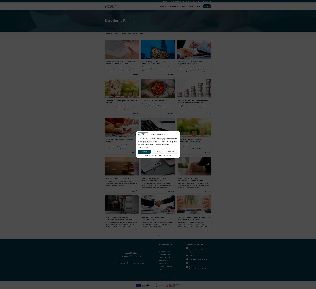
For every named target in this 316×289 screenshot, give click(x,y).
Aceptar (144, 151)
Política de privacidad (160, 155)
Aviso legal (168, 155)
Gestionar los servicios (144, 147)
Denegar (158, 151)
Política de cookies (149, 155)
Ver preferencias (171, 151)
